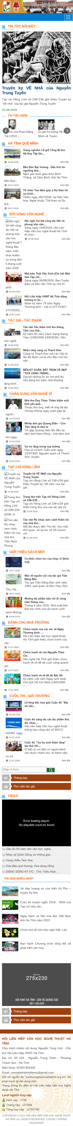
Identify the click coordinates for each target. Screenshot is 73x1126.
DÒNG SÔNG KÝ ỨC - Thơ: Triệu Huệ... (32, 871)
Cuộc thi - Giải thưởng (29, 696)
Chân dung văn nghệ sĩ (30, 394)
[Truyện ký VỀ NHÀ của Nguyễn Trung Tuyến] (36, 57)
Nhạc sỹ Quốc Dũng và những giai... (29, 854)
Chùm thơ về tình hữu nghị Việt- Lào (43, 929)
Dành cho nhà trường (28, 622)
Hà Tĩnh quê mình (23, 143)
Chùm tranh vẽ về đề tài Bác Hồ (43, 675)
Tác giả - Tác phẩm (24, 320)
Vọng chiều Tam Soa (19, 860)
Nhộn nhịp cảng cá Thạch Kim (42, 350)
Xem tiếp (64, 162)
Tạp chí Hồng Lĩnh (24, 467)
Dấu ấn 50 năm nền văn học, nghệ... (29, 848)
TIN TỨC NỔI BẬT (21, 26)
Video (13, 796)
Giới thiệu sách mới (26, 552)
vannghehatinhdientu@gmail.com (32, 1072)
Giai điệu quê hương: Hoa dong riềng (30, 866)
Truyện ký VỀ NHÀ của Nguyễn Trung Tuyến (36, 90)
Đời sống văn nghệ (26, 214)
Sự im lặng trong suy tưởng (42, 446)
